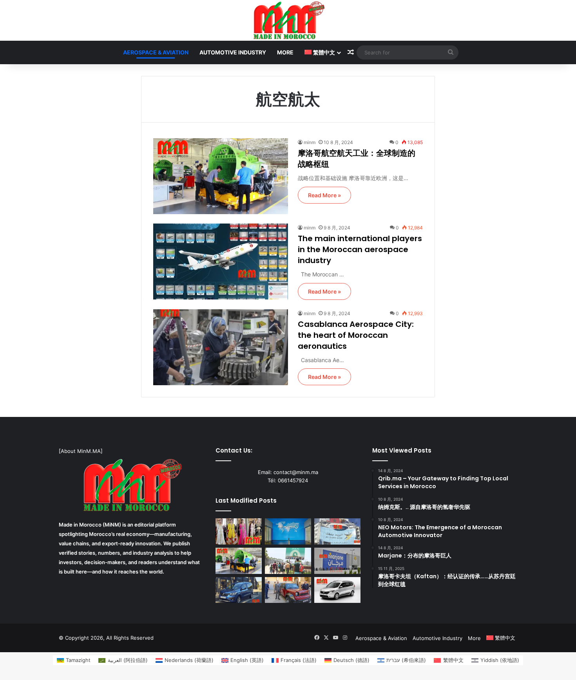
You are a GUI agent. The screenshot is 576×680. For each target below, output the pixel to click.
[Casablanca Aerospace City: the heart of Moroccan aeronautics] (220, 347)
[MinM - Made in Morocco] (288, 20)
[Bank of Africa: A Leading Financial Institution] (288, 531)
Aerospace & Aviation (155, 52)
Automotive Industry (232, 52)
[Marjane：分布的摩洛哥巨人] (337, 561)
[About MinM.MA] (81, 451)
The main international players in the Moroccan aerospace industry (360, 249)
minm (309, 142)
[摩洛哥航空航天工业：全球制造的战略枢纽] (220, 176)
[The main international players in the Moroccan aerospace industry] (220, 261)
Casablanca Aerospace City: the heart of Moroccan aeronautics (356, 335)
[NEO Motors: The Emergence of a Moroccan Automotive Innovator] (288, 590)
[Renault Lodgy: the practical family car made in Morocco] (337, 590)
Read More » (324, 195)
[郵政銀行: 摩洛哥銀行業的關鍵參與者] (337, 531)
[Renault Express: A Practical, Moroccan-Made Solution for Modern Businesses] (239, 590)
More (285, 52)
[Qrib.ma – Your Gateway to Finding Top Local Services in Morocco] (288, 561)
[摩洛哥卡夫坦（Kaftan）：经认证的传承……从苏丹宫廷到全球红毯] (239, 531)
